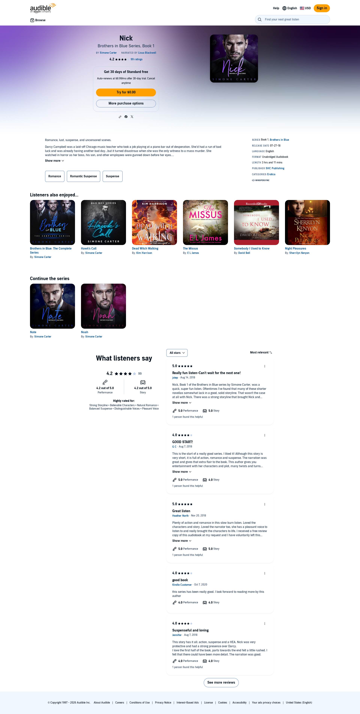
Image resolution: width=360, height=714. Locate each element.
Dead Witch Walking (145, 248)
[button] (120, 116)
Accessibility (239, 702)
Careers (119, 702)
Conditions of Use (140, 702)
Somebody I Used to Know (252, 248)
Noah (84, 332)
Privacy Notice (163, 702)
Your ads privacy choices (266, 702)
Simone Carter (42, 257)
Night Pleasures (295, 248)
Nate (33, 332)
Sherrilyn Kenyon (299, 253)
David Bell (244, 253)
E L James (193, 253)
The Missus (190, 248)
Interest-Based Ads (188, 702)
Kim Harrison (144, 253)
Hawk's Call (88, 248)
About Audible (102, 702)
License (208, 702)
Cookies (222, 702)
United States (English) (299, 702)
